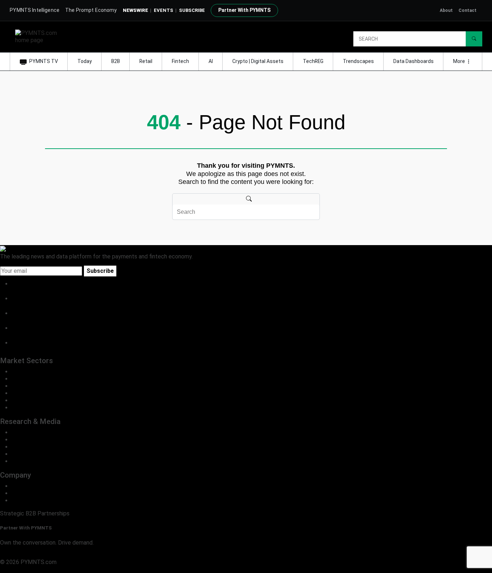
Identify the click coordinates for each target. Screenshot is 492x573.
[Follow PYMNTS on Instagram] (19, 328)
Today (84, 61)
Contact (468, 10)
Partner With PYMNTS (244, 10)
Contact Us (26, 493)
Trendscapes (358, 61)
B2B (115, 61)
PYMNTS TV (43, 61)
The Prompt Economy (91, 10)
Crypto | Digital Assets (257, 61)
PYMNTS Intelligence (34, 10)
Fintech (180, 61)
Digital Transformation (40, 393)
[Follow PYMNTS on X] (19, 298)
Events (163, 10)
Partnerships (28, 500)
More (459, 61)
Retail (145, 61)
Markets (22, 446)
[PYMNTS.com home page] (38, 36)
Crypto (20, 400)
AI (211, 61)
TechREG (313, 61)
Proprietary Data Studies (43, 439)
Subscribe (100, 270)
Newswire (135, 10)
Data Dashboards (413, 61)
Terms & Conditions (62, 569)
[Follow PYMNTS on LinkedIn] (19, 283)
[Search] (474, 38)
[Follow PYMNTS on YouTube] (19, 342)
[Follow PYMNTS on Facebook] (19, 313)
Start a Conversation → (29, 554)
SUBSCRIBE (192, 10)
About (446, 10)
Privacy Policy (18, 569)
